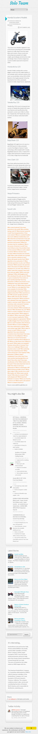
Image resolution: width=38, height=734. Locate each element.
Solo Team (19, 3)
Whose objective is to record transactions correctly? (18, 337)
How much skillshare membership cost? (18, 236)
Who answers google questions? (19, 294)
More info (28, 732)
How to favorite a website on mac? (17, 257)
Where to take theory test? (17, 341)
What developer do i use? (19, 309)
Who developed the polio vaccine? (17, 276)
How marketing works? (17, 350)
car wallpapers (12, 699)
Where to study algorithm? (19, 287)
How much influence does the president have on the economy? (19, 248)
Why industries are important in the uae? (19, 238)
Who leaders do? (12, 373)
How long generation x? (18, 233)
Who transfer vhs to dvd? (22, 371)
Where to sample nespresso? (16, 382)
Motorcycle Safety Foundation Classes (19, 619)
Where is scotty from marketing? (17, 240)
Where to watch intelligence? (20, 324)
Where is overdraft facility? (22, 235)
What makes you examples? (21, 343)
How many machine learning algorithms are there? (18, 358)
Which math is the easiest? (23, 380)
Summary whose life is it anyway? (17, 345)
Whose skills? (11, 296)
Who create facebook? (14, 227)
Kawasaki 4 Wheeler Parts (21, 592)
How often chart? (20, 356)
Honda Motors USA (19, 566)
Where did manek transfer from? (16, 259)
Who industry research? (18, 375)
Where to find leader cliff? (22, 367)
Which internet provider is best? (16, 369)
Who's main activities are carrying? (20, 255)
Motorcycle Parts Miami (20, 579)
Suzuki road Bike (18, 554)
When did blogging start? (21, 274)
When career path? (20, 315)
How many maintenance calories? (17, 326)
